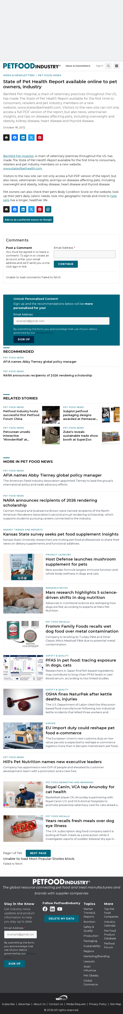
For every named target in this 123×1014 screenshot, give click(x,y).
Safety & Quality (57, 655)
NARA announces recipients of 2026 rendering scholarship (47, 375)
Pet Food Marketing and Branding (70, 782)
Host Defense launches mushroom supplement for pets (81, 561)
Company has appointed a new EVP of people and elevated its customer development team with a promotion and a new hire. (53, 769)
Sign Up (24, 339)
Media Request (76, 1004)
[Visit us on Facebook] (45, 909)
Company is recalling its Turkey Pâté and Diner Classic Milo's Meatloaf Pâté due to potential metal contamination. (80, 640)
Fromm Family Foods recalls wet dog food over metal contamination (82, 629)
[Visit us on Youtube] (59, 909)
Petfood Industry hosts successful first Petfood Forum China (21, 415)
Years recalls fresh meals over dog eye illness (80, 823)
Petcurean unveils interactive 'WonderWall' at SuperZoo (16, 436)
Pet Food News (49, 75)
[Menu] (116, 66)
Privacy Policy (98, 1004)
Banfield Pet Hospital (18, 156)
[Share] (15, 137)
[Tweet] (31, 137)
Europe (50, 723)
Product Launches (58, 554)
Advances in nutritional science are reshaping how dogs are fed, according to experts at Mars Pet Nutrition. (81, 606)
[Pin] (40, 137)
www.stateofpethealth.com (22, 168)
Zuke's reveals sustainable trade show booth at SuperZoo (80, 435)
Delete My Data (61, 918)
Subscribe (8, 1004)
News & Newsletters (19, 75)
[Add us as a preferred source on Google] (48, 209)
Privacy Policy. (44, 332)
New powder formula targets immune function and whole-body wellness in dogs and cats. (82, 571)
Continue (65, 264)
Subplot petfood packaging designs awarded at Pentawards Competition (81, 415)
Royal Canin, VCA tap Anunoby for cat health (80, 789)
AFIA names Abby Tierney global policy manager (40, 361)
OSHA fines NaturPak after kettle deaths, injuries (79, 696)
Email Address (64, 248)
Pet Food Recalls (58, 621)
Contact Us (56, 1004)
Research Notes (57, 588)
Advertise (24, 1004)
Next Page (38, 853)
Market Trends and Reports (23, 529)
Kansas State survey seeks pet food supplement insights (61, 534)
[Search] (108, 66)
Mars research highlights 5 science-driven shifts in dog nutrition (81, 595)
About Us (39, 1004)
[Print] (6, 137)
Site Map (115, 1004)
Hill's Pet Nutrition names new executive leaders (52, 761)
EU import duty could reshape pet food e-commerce (80, 730)
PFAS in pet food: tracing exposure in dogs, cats (81, 662)
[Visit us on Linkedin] (52, 909)
